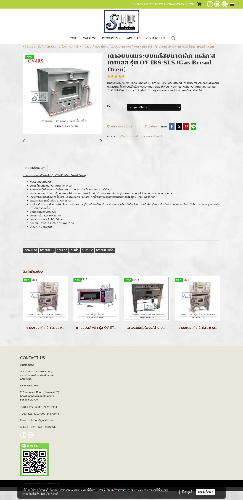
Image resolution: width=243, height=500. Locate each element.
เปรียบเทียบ (149, 126)
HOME (73, 38)
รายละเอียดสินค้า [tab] (35, 168)
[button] (173, 38)
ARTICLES (133, 38)
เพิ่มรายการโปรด (121, 126)
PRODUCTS (110, 38)
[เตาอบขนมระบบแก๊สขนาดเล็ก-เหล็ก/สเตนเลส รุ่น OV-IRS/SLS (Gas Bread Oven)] (62, 93)
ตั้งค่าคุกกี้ (187, 492)
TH (236, 4)
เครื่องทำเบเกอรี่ (129, 136)
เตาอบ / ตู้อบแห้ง (153, 136)
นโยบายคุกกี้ (52, 493)
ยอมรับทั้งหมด (205, 492)
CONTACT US (155, 38)
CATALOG (89, 38)
